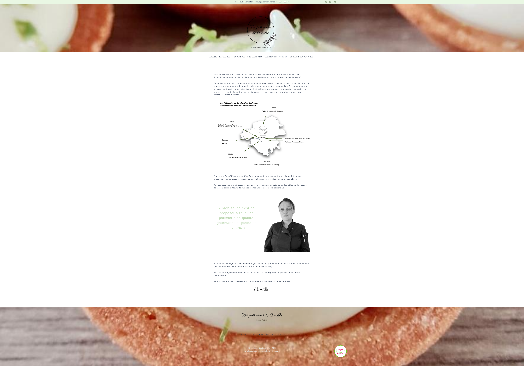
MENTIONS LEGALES (249, 334)
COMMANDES (239, 57)
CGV (261, 334)
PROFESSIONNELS (254, 57)
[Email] (335, 2)
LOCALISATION (271, 57)
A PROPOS (283, 57)
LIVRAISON (269, 334)
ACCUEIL (213, 57)
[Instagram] (330, 2)
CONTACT (279, 334)
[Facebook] (326, 2)
